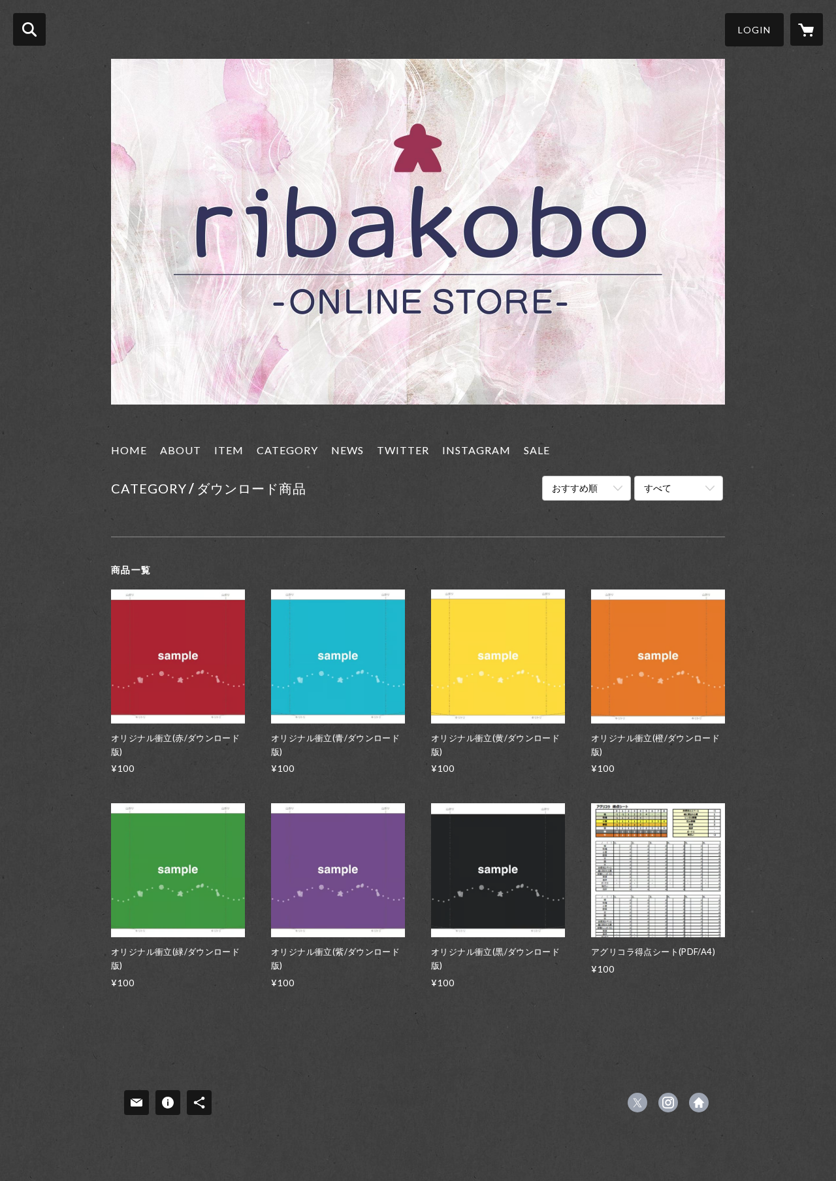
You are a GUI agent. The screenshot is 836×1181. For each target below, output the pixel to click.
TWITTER (403, 450)
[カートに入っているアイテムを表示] (806, 29)
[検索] (29, 29)
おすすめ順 (575, 487)
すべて (657, 487)
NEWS (347, 450)
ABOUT (180, 450)
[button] (754, 29)
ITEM (229, 450)
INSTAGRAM (476, 450)
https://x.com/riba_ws (637, 1102)
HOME (129, 450)
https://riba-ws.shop (699, 1102)
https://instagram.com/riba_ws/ (668, 1102)
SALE (537, 450)
